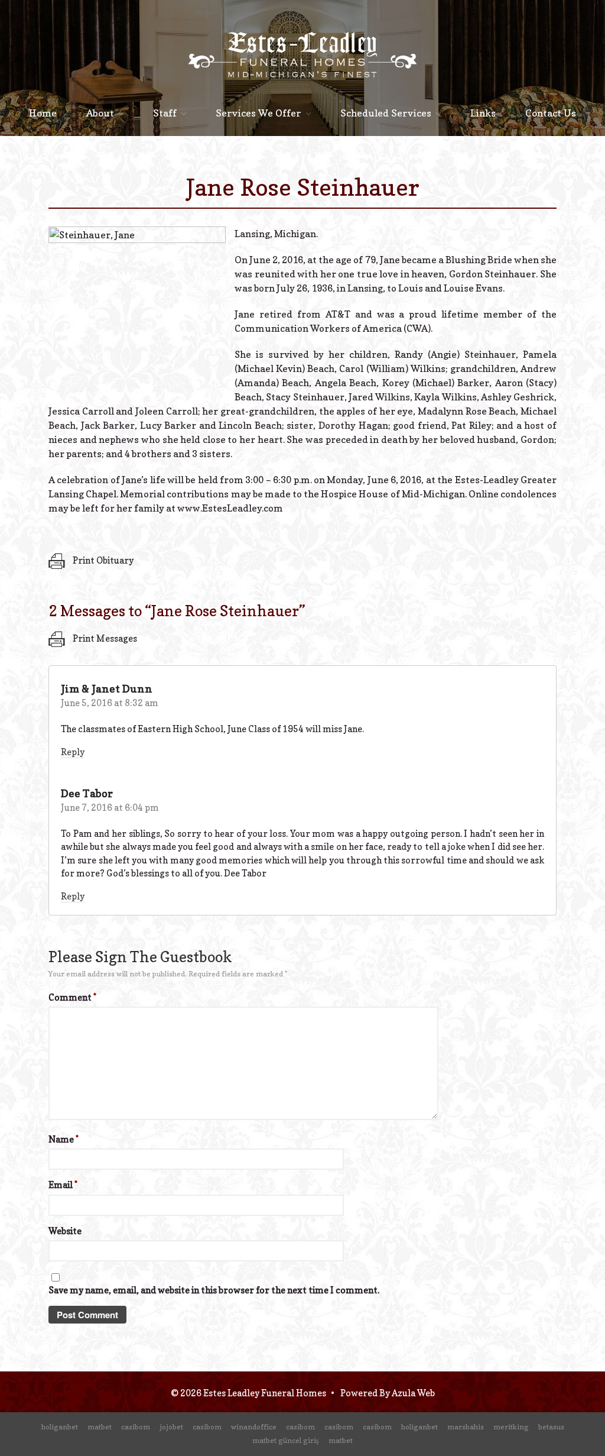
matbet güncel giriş (285, 1440)
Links (483, 113)
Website (65, 1231)
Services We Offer (258, 113)
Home (43, 113)
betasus (551, 1426)
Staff (165, 113)
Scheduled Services (385, 113)
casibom (135, 1426)
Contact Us (550, 113)
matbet (99, 1426)
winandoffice (254, 1426)
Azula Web (413, 1393)
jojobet (171, 1426)
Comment (72, 997)
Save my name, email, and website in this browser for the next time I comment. (213, 1290)
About (100, 113)
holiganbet (59, 1426)
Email (62, 1184)
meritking (511, 1426)
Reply (72, 752)
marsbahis (465, 1426)
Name (63, 1139)
